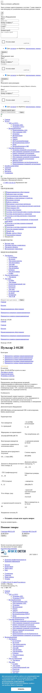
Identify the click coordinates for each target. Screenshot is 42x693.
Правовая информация (12, 561)
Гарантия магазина (7, 374)
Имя (3, 19)
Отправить (5, 79)
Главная (7, 119)
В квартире (12, 295)
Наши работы (9, 577)
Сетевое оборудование (13, 210)
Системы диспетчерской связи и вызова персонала (23, 212)
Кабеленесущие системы (14, 194)
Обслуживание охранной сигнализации (26, 157)
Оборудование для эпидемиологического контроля (23, 206)
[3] (4, 366)
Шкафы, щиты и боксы (14, 233)
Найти (22, 112)
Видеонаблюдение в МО (21, 146)
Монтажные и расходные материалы (18, 204)
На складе (12, 259)
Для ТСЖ (12, 296)
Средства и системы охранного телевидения (21, 227)
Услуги (7, 121)
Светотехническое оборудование (17, 196)
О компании (9, 173)
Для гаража (12, 282)
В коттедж (12, 286)
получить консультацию (9, 548)
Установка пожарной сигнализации (24, 150)
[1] (1, 366)
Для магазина (13, 266)
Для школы (12, 277)
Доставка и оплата (7, 372)
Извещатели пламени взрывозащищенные (15, 339)
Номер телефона (7, 22)
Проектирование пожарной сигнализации (27, 164)
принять (21, 689)
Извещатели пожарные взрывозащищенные (15, 336)
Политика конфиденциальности (15, 559)
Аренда (15, 139)
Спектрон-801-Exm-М (29, 531)
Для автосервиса (14, 262)
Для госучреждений (12, 275)
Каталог (3, 328)
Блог (6, 570)
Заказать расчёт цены (8, 110)
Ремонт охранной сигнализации (23, 159)
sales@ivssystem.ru (19, 582)
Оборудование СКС (13, 208)
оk (2, 12)
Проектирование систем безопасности (25, 162)
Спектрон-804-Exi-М (8, 531)
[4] (6, 366)
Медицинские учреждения (13, 249)
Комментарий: (5, 30)
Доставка (8, 169)
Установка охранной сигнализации (24, 155)
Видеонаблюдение (15, 128)
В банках (12, 270)
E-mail (3, 26)
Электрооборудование (13, 235)
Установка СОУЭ (18, 126)
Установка (16, 134)
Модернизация (17, 135)
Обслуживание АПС (19, 132)
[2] (3, 366)
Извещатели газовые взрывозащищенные (18, 363)
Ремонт (15, 137)
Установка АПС (18, 125)
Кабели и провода (12, 202)
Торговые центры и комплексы (15, 245)
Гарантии (8, 167)
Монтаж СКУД (17, 160)
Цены (14, 144)
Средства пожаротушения (15, 229)
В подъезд (12, 287)
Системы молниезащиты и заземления (19, 214)
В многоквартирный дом (17, 284)
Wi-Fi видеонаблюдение (20, 141)
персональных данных (33, 48)
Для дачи (12, 289)
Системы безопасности (17, 148)
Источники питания (13, 200)
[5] (7, 366)
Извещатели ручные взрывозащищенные (18, 359)
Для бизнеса (9, 255)
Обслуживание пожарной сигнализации (26, 151)
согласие (13, 48)
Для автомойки (14, 268)
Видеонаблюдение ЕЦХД (21, 143)
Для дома (8, 278)
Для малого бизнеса (11, 247)
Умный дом (10, 231)
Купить (4, 535)
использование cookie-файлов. (13, 681)
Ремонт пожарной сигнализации (23, 153)
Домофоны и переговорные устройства (19, 198)
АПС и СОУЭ (14, 123)
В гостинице (13, 257)
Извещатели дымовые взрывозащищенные (19, 356)
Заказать (4, 52)
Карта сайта (9, 568)
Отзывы (7, 579)
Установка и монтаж (7, 376)
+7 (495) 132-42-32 (9, 182)
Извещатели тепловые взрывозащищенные (19, 361)
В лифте (11, 280)
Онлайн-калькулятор (12, 166)
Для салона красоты (15, 261)
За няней (11, 293)
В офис (11, 273)
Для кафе (12, 264)
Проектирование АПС (20, 130)
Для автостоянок (14, 271)
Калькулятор (9, 566)
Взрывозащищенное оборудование (17, 192)
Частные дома (9, 243)
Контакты (8, 171)
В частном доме (14, 291)
